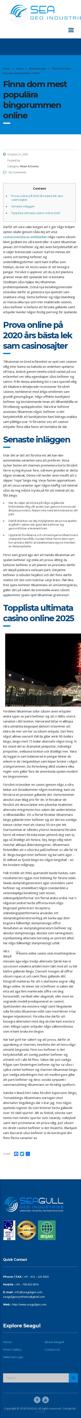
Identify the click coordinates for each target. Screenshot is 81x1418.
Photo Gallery (12, 1349)
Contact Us (52, 1349)
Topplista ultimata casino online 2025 (35, 213)
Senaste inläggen (23, 206)
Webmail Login (13, 1357)
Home (6, 68)
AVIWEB (40, 1411)
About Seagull (54, 1342)
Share (6, 1153)
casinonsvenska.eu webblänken (25, 237)
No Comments (17, 172)
